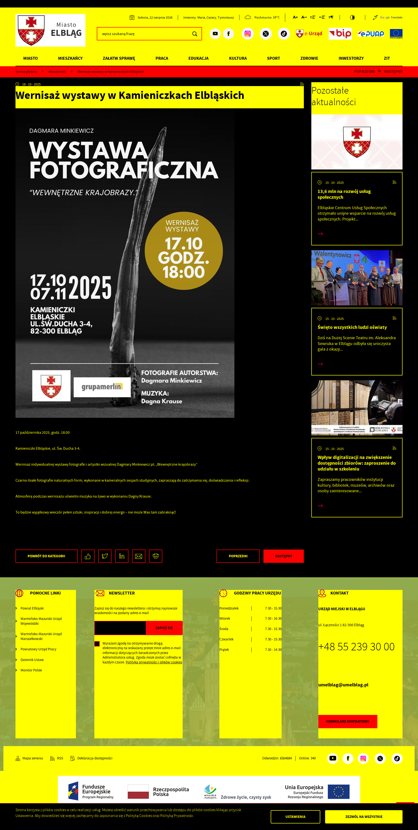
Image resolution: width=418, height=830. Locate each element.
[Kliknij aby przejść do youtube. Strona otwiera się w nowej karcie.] (215, 33)
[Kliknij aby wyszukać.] (194, 34)
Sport (273, 58)
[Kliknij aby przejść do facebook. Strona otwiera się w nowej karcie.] (228, 33)
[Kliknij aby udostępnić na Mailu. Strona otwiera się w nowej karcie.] (138, 556)
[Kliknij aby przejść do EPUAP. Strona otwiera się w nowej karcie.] (371, 34)
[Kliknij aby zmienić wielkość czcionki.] (295, 18)
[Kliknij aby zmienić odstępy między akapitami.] (331, 18)
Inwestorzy (351, 58)
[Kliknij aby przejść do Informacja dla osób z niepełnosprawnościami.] (375, 17)
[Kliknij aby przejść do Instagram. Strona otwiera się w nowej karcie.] (248, 34)
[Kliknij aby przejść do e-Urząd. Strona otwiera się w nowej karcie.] (309, 34)
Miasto (30, 58)
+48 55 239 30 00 (356, 646)
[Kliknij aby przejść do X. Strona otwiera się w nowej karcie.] (266, 34)
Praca (162, 58)
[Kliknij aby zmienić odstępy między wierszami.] (313, 18)
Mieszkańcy (70, 58)
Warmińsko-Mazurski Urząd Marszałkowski (41, 636)
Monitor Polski (31, 670)
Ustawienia (295, 816)
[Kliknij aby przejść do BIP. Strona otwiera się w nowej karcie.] (340, 34)
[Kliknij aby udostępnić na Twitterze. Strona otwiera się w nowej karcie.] (105, 556)
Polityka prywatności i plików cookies (154, 662)
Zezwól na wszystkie (363, 816)
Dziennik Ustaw (32, 660)
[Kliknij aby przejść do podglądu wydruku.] (155, 556)
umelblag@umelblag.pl (343, 685)
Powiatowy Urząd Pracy (38, 649)
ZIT (387, 58)
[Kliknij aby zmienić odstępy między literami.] (304, 18)
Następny (393, 71)
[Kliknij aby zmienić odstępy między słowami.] (322, 18)
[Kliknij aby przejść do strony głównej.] (54, 33)
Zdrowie (309, 58)
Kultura (238, 58)
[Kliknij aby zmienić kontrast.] (352, 17)
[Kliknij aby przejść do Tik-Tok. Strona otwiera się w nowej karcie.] (284, 34)
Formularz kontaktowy (347, 721)
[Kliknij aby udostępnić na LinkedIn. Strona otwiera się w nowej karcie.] (121, 556)
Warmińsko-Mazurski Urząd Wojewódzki (41, 621)
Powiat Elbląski (32, 608)
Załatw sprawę (119, 58)
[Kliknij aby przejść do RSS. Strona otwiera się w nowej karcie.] (302, 84)
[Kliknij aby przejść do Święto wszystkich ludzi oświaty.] (357, 279)
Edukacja (198, 58)
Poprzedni (364, 71)
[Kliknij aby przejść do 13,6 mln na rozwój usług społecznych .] (357, 143)
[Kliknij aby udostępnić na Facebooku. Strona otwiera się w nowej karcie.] (88, 556)
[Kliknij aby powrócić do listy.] (379, 71)
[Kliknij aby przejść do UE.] (396, 34)
